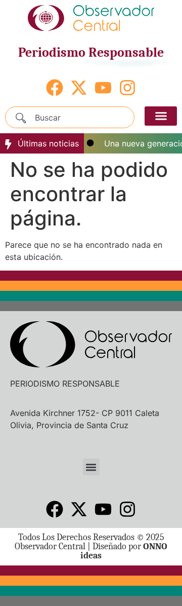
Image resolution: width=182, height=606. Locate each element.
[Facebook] (54, 87)
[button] (161, 116)
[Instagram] (127, 87)
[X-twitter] (78, 87)
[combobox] (69, 117)
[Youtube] (103, 87)
